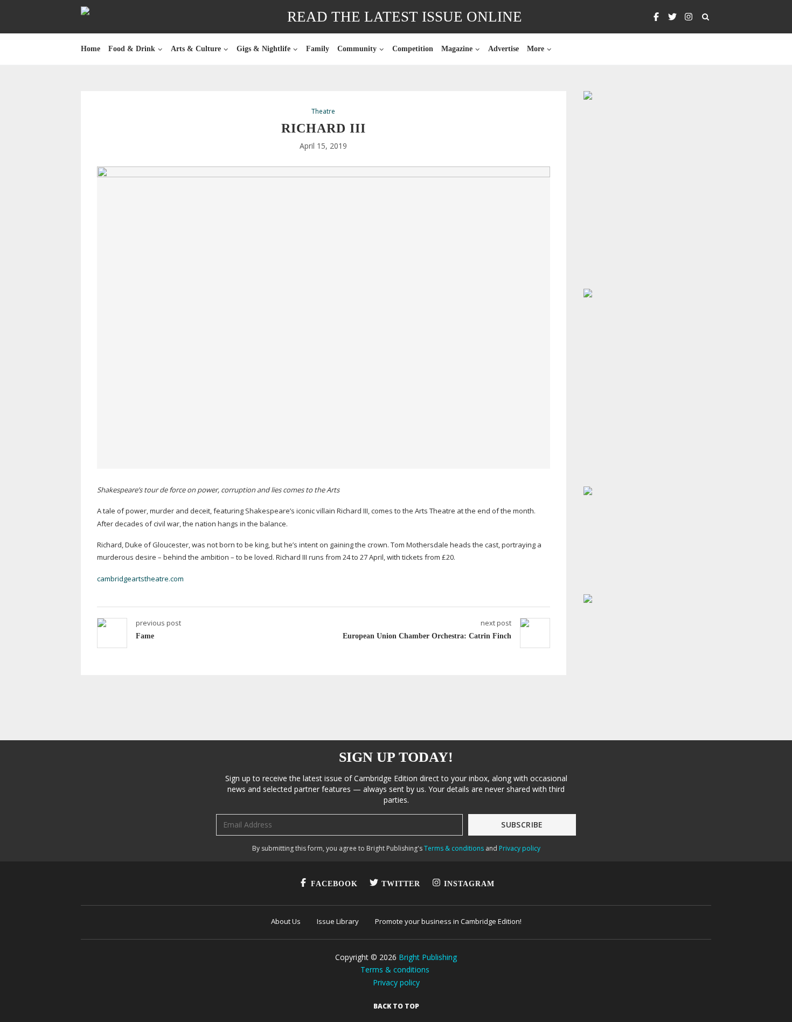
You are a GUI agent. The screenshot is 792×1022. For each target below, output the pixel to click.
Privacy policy (519, 848)
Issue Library (338, 921)
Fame (145, 636)
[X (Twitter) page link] (672, 16)
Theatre (323, 111)
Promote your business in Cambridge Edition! (448, 921)
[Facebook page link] (656, 16)
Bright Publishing (428, 957)
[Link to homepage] (119, 16)
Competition (412, 49)
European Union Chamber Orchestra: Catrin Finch (427, 636)
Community (357, 49)
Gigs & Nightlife (263, 49)
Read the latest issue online (404, 17)
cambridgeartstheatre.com (140, 578)
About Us (286, 921)
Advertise (503, 49)
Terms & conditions (454, 848)
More (535, 49)
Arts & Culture (196, 49)
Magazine (457, 49)
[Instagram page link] (688, 16)
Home (90, 49)
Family (317, 49)
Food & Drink (131, 49)
